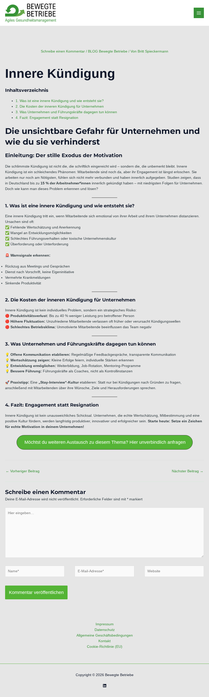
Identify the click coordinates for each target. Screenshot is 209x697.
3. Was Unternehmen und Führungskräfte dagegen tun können (66, 112)
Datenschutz (105, 630)
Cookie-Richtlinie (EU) (104, 647)
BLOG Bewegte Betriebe (107, 51)
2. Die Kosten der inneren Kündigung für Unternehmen (60, 106)
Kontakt (104, 641)
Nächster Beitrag (187, 471)
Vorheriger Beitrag (23, 471)
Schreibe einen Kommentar (63, 51)
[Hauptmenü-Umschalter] (199, 13)
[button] (105, 442)
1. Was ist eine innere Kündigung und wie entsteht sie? (60, 101)
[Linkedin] (105, 686)
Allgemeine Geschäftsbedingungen (104, 635)
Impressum (105, 624)
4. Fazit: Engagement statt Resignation (47, 118)
